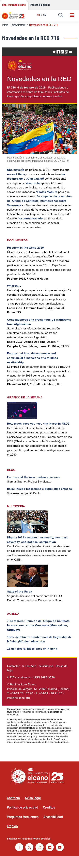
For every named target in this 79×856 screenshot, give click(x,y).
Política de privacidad (22, 807)
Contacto (13, 798)
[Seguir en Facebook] (19, 848)
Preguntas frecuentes (22, 817)
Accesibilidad (53, 817)
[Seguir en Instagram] (39, 848)
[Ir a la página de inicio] (15, 17)
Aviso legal (33, 798)
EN (44, 15)
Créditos (49, 807)
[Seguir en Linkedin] (50, 848)
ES (38, 15)
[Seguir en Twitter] (29, 848)
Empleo (12, 826)
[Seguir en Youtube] (60, 848)
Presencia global (40, 4)
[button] (61, 15)
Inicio (5, 25)
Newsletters (18, 25)
